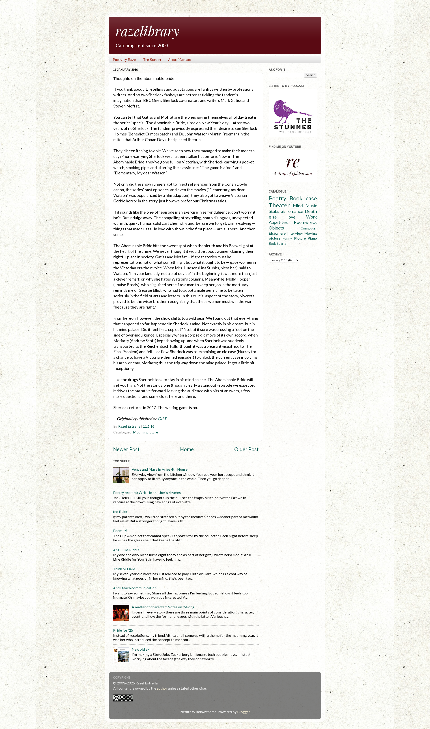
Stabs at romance (286, 211)
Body (272, 243)
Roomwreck (305, 222)
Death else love (293, 214)
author (162, 688)
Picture (300, 238)
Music (311, 205)
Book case (303, 198)
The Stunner (152, 60)
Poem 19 (120, 530)
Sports (281, 243)
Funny (287, 238)
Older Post (246, 449)
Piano (312, 238)
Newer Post (126, 449)
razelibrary (147, 31)
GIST (162, 418)
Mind (298, 205)
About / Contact (179, 60)
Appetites (278, 222)
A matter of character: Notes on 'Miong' (163, 607)
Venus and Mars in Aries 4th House (159, 469)
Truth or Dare (124, 569)
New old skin (142, 649)
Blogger (243, 712)
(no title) (120, 511)
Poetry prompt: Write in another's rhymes (147, 492)
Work (311, 216)
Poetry (277, 198)
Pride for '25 (123, 630)
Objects (276, 227)
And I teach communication (135, 588)
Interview (295, 233)
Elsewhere (277, 233)
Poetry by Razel (124, 60)
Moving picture (145, 432)
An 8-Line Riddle (126, 550)
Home (187, 449)
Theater (279, 205)
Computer (309, 228)
